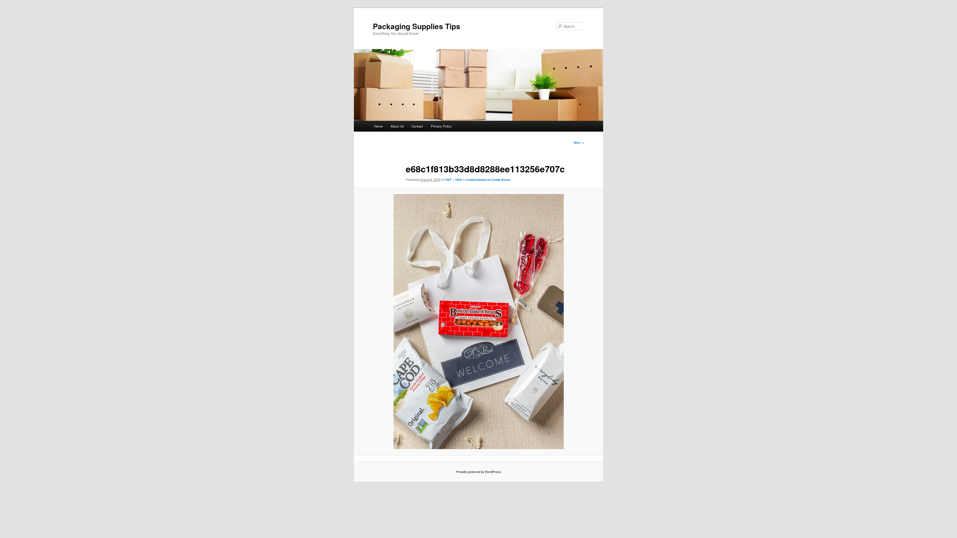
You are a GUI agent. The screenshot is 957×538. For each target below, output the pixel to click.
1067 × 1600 (453, 179)
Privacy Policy (441, 126)
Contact (417, 126)
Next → (579, 142)
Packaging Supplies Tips (416, 26)
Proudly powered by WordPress (478, 472)
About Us (397, 126)
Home (378, 126)
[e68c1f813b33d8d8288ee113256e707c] (478, 321)
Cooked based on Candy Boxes (488, 179)
